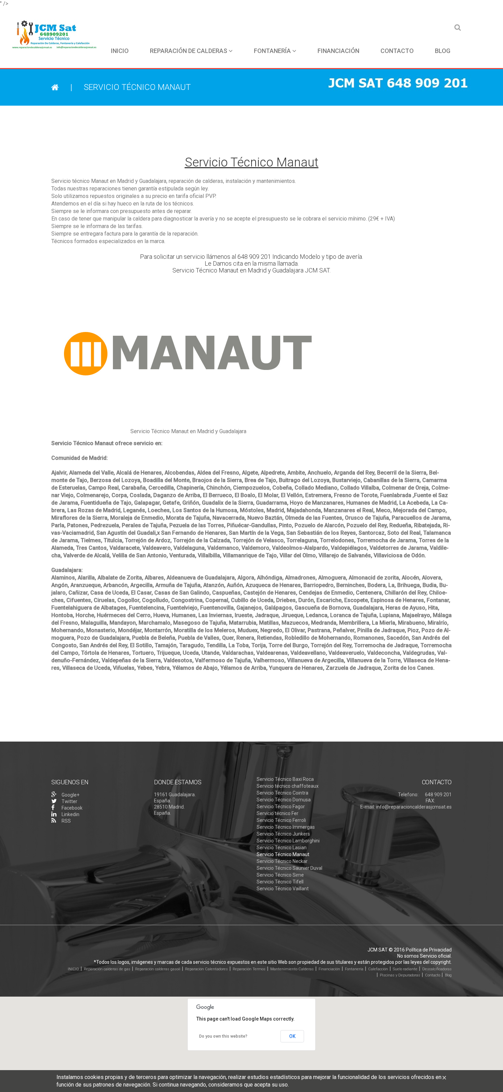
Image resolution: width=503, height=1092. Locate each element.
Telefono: (408, 794)
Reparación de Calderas (188, 50)
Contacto (397, 50)
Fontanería (272, 50)
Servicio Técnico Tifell (280, 881)
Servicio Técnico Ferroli (281, 820)
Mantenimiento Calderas (292, 969)
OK (292, 1036)
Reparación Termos (249, 969)
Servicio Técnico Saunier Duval (289, 868)
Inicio (120, 50)
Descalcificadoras (437, 969)
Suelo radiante (405, 969)
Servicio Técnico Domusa (284, 799)
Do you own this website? (223, 1036)
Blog (442, 50)
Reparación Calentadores (206, 969)
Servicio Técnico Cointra (282, 793)
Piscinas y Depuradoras (400, 975)
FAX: (430, 800)
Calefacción (378, 969)
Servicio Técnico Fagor (281, 806)
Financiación (338, 50)
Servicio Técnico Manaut (283, 854)
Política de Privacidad (429, 950)
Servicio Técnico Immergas (286, 827)
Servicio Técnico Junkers (283, 834)
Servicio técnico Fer (277, 813)
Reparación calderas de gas (107, 969)
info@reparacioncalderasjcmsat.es (414, 807)
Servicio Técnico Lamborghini (288, 840)
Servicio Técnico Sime (280, 875)
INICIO (73, 969)
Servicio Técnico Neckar (282, 861)
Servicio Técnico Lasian (282, 847)
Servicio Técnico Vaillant (283, 888)
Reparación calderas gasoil (157, 969)
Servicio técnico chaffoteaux (288, 786)
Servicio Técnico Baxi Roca (285, 779)
